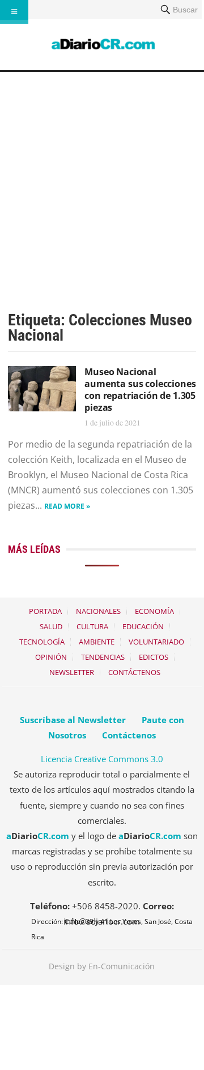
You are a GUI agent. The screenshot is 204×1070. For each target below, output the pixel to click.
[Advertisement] (102, 179)
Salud (51, 626)
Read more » (67, 506)
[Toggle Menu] (14, 12)
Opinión (51, 657)
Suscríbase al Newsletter (73, 719)
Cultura (92, 626)
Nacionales (98, 611)
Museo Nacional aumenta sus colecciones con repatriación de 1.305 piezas (140, 389)
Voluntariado (156, 642)
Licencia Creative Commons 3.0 (102, 758)
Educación (143, 626)
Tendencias (103, 657)
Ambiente (96, 642)
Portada (45, 611)
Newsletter (71, 672)
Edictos (153, 657)
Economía (154, 611)
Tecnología (42, 642)
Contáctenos (134, 672)
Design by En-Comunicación (102, 966)
